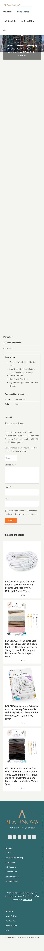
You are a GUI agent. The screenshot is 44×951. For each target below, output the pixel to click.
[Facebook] (10, 837)
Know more (27, 899)
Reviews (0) (8, 348)
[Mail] (34, 837)
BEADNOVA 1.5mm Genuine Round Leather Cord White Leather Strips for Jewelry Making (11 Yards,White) (20, 586)
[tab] (22, 337)
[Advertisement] (22, 75)
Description (7, 337)
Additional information (12, 342)
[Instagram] (14, 837)
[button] (10, 30)
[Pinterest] (19, 837)
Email (7, 498)
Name (8, 487)
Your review (10, 464)
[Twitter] (24, 837)
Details (23, 595)
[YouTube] (29, 837)
